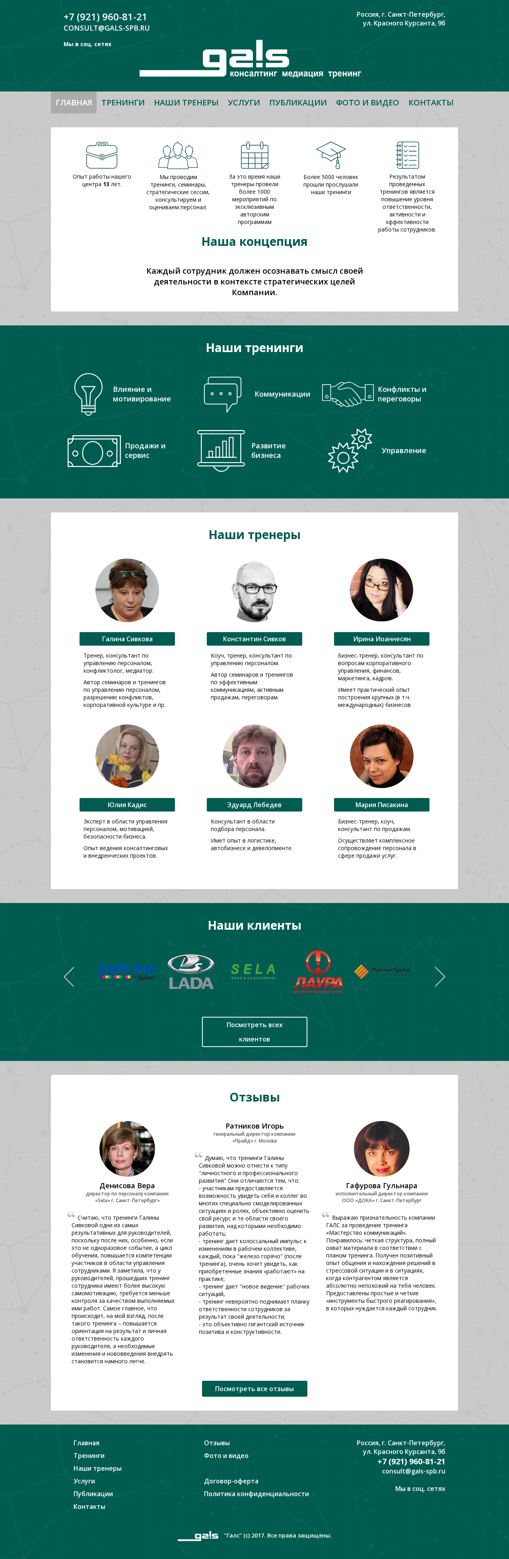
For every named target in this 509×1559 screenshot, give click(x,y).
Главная (74, 102)
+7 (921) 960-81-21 (106, 16)
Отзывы (217, 1442)
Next (440, 977)
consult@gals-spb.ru (107, 28)
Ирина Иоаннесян (382, 638)
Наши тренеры (186, 102)
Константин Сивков (254, 638)
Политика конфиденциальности (256, 1493)
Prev (69, 977)
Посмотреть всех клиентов (255, 1031)
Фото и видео (367, 102)
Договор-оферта (231, 1481)
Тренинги (123, 102)
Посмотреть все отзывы (254, 1388)
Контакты (431, 102)
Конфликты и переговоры (402, 393)
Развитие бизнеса (268, 450)
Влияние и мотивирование (142, 393)
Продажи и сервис (145, 450)
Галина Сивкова (127, 638)
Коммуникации (282, 394)
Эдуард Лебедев (254, 804)
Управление (404, 450)
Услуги (244, 102)
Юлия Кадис (127, 804)
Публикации (298, 102)
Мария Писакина (382, 804)
